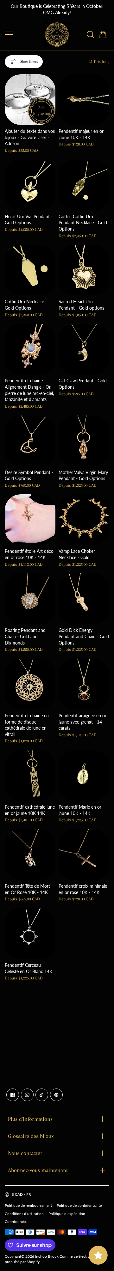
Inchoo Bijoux (47, 1256)
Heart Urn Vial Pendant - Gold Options (29, 219)
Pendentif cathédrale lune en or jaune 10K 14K (30, 810)
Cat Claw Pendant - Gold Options (83, 384)
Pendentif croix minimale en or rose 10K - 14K (83, 889)
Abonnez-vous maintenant (38, 1170)
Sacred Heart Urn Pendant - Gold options (81, 305)
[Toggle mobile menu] (23, 34)
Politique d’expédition (66, 1213)
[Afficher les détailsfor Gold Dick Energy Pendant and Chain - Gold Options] (84, 598)
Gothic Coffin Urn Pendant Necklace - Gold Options (83, 222)
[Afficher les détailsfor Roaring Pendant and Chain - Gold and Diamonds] (30, 598)
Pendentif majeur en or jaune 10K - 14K (81, 134)
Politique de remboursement (28, 1205)
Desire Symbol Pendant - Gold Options (29, 475)
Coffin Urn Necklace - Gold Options (26, 305)
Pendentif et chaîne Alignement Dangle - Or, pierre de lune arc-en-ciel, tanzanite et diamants (29, 390)
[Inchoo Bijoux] (57, 34)
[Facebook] (12, 1095)
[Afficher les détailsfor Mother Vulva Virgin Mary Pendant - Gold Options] (84, 441)
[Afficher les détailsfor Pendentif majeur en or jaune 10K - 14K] (84, 99)
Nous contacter (25, 1153)
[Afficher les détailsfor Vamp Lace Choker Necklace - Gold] (84, 519)
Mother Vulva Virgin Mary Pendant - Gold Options (83, 475)
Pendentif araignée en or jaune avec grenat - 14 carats (82, 722)
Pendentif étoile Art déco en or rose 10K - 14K (29, 554)
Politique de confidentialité (79, 1205)
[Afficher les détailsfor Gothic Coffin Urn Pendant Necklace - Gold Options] (84, 185)
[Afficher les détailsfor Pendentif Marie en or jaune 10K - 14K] (84, 775)
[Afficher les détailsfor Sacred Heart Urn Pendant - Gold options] (84, 270)
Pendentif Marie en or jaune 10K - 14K (80, 810)
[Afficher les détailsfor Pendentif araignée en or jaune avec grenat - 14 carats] (84, 684)
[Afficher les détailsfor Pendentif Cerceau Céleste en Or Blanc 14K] (30, 933)
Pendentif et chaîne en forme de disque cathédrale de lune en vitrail (27, 725)
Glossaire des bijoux (31, 1136)
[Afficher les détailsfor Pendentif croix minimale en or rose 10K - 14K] (84, 854)
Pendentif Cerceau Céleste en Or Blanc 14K (28, 968)
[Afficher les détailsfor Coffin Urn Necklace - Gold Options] (30, 270)
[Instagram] (27, 1095)
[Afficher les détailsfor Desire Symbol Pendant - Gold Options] (30, 441)
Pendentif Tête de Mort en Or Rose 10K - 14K (27, 889)
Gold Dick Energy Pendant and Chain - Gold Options (84, 636)
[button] (103, 34)
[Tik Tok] (41, 1095)
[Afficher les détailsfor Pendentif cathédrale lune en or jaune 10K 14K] (30, 775)
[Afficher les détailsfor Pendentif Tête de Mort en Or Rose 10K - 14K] (30, 854)
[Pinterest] (56, 1095)
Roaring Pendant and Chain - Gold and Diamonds (25, 636)
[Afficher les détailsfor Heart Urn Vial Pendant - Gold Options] (30, 185)
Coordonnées (16, 1221)
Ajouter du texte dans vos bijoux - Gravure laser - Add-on (30, 137)
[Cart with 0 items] (103, 34)
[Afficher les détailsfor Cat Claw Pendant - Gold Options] (84, 349)
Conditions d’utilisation (24, 1213)
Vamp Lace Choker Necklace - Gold (77, 554)
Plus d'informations (30, 1119)
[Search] (90, 34)
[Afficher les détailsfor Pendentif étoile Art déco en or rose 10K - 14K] (30, 519)
